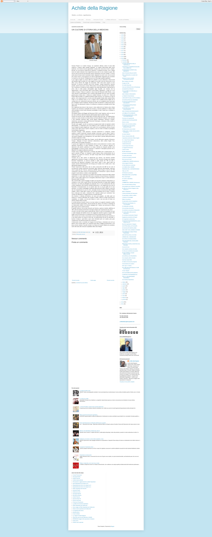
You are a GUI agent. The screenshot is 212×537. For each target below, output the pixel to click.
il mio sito (72, 19)
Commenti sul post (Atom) (82, 282)
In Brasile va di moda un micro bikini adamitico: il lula (91, 439)
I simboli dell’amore (126, 143)
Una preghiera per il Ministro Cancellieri (131, 186)
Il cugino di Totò (125, 83)
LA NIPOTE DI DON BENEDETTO (129, 274)
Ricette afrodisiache (126, 151)
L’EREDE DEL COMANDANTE (129, 237)
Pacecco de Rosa (77, 500)
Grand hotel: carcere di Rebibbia (91, 22)
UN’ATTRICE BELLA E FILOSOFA (129, 226)
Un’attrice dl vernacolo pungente (129, 261)
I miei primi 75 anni (98, 19)
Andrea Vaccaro (76, 478)
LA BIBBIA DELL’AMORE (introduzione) (131, 182)
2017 (122, 50)
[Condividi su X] (99, 232)
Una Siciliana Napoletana (128, 279)
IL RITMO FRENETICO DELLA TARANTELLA (129, 64)
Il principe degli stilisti (127, 259)
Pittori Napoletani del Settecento (80, 505)
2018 (122, 48)
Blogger (112, 526)
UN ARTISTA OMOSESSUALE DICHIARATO (129, 102)
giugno (124, 289)
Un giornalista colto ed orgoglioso (129, 201)
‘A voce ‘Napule (125, 270)
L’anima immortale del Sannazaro (129, 193)
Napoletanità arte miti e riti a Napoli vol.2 (82, 485)
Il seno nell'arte (76, 513)
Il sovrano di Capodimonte (128, 118)
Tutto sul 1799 (125, 171)
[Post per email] (93, 232)
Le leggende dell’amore (127, 147)
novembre (124, 62)
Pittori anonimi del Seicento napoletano (88, 414)
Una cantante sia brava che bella (129, 249)
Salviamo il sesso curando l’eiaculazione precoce (128, 79)
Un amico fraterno (126, 134)
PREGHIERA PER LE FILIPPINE (129, 174)
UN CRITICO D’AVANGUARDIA (129, 238)
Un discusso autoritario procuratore (130, 251)
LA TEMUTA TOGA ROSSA (128, 96)
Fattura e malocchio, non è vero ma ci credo (89, 463)
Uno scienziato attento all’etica (129, 184)
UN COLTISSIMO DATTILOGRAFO (130, 272)
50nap (77, 234)
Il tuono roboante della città (128, 136)
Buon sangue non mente (127, 81)
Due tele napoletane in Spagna (129, 224)
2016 (122, 52)
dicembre (124, 60)
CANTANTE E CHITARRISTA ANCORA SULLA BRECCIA (130, 67)
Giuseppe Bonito (76, 476)
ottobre (124, 282)
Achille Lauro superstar (78, 522)
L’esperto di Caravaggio (127, 197)
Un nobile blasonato (126, 85)
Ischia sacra (75, 520)
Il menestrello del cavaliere (128, 263)
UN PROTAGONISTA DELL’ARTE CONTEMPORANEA (129, 116)
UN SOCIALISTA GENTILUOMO (129, 228)
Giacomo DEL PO (77, 498)
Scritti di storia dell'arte (78, 480)
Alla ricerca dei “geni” (127, 159)
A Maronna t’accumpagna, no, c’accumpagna (129, 204)
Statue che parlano (126, 199)
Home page (93, 280)
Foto (104, 22)
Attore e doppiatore (126, 191)
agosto (124, 286)
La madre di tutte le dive (85, 390)
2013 (122, 58)
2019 (122, 46)
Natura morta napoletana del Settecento (82, 508)
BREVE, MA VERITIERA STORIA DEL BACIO (90, 431)
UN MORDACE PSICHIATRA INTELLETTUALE (128, 126)
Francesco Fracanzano (78, 502)
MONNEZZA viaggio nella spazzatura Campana (83, 519)
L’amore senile (125, 149)
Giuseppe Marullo (77, 493)
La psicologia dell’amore (127, 145)
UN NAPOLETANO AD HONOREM (130, 100)
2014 (122, 56)
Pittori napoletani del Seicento (79, 488)
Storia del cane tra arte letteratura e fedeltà (82, 517)
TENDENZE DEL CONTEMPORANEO (130, 169)
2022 (122, 41)
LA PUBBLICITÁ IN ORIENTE (128, 113)
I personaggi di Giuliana (127, 163)
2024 (122, 37)
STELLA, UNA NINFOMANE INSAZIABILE (128, 277)
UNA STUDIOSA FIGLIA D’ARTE (129, 73)
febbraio (124, 297)
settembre (124, 284)
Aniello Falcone (76, 497)
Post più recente (75, 280)
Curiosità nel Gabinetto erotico (86, 447)
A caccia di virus (125, 247)
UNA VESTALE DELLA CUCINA (129, 235)
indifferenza (124, 180)
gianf (80, 234)
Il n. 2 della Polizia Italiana (128, 140)
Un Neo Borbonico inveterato (128, 165)
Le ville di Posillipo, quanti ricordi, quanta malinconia (91, 406)
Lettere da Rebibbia (75, 22)
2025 (122, 35)
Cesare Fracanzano (77, 475)
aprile (123, 293)
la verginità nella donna (78, 510)
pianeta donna (76, 512)
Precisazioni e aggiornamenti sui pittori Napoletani (84, 481)
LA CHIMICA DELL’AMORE (128, 167)
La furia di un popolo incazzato (129, 157)
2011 (122, 304)
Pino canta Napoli (126, 176)
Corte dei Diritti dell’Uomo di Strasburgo (131, 87)
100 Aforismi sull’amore (127, 172)
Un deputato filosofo (126, 141)
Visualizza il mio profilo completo (127, 381)
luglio (123, 288)
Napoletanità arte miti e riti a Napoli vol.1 (82, 486)
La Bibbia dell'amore (111, 19)
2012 (122, 302)
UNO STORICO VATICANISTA (129, 94)
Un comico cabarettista (127, 178)
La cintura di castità (84, 398)
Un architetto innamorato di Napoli (130, 215)
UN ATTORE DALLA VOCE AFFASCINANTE (128, 108)
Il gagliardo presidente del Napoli (129, 217)
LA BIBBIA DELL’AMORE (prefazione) (130, 161)
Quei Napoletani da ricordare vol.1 (80, 483)
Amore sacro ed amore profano (129, 124)
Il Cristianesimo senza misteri (128, 129)
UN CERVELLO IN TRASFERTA (129, 256)
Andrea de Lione (76, 492)
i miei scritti (80, 19)
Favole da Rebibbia (124, 19)
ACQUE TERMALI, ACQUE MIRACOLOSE (128, 253)
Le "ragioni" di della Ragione (79, 515)
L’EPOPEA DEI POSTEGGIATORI (129, 120)
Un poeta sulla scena (127, 155)
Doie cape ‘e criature (127, 265)
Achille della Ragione (95, 8)
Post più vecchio (110, 280)
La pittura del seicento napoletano (80, 503)
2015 (122, 54)
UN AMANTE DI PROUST (128, 89)
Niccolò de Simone (77, 495)
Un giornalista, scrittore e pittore (129, 195)
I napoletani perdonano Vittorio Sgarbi (130, 138)
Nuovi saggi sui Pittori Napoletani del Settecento (84, 507)
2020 (122, 44)
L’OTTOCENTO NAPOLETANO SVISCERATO (129, 105)
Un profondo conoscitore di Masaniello (131, 210)
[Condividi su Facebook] (101, 232)
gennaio (124, 299)
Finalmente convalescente (86, 455)
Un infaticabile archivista (127, 206)
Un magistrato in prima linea (128, 219)
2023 (122, 39)
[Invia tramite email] (96, 232)
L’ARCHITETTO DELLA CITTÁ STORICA (131, 98)
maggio (124, 291)
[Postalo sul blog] (97, 232)
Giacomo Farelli (76, 490)
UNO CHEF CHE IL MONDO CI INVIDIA (131, 229)
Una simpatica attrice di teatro (128, 258)
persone (83, 234)
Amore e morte (125, 122)
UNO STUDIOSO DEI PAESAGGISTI (130, 111)
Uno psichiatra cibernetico (128, 208)
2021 (122, 42)
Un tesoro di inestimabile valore (129, 153)
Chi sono (88, 19)
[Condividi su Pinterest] (102, 232)
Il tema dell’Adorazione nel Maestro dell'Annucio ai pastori (93, 422)
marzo (123, 295)
